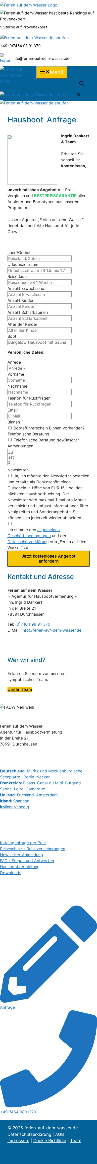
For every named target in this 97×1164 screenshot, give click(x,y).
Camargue (35, 788)
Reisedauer (17, 276)
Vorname (15, 374)
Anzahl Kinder (20, 300)
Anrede (14, 362)
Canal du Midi (49, 782)
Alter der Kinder (22, 324)
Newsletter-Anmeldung (21, 854)
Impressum (18, 1140)
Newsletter (17, 469)
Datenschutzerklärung (28, 541)
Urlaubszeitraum (22, 264)
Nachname (17, 386)
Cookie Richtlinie (49, 1140)
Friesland (25, 794)
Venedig (21, 806)
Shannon (21, 800)
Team (75, 1140)
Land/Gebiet (19, 252)
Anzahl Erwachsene (25, 288)
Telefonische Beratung (28, 433)
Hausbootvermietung (20, 866)
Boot (11, 336)
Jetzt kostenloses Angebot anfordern (48, 559)
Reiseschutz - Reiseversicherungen (32, 848)
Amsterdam (47, 794)
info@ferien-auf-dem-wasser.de (51, 630)
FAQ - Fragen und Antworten (27, 860)
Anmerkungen (20, 445)
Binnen (13, 421)
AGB (59, 1134)
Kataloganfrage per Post (23, 842)
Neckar (43, 776)
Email (12, 410)
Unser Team (19, 689)
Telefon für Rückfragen (28, 398)
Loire (18, 788)
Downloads (10, 872)
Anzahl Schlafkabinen (27, 312)
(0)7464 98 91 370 (32, 624)
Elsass (29, 782)
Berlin (29, 776)
